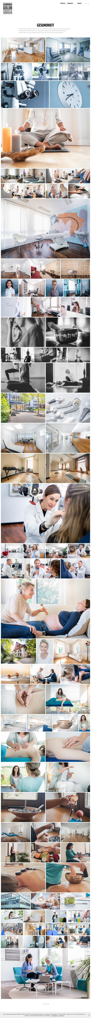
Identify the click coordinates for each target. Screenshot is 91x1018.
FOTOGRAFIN (70, 3)
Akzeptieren (54, 1015)
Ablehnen (61, 1015)
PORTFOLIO (62, 3)
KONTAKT (79, 3)
